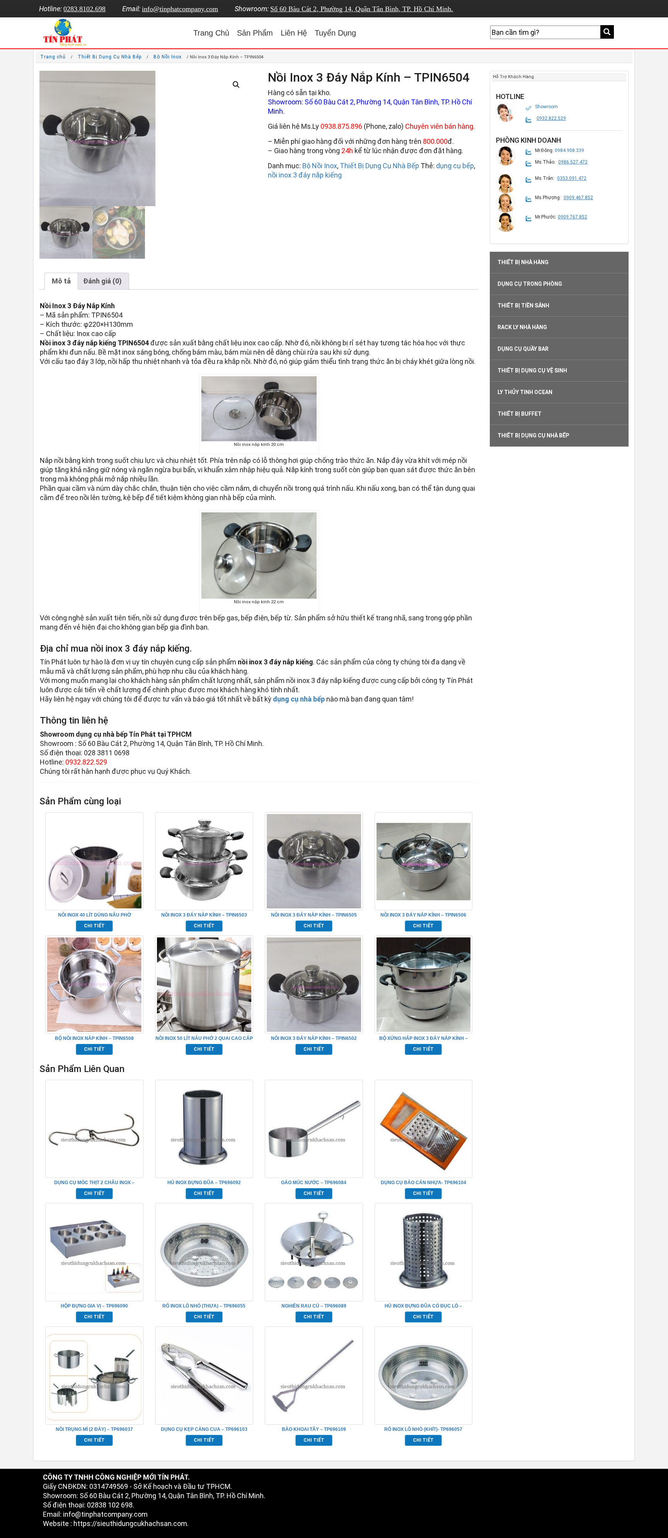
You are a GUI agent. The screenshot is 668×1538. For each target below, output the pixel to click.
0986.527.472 (573, 162)
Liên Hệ (294, 33)
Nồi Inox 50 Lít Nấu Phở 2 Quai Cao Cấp (204, 1038)
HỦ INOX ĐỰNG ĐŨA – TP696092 (204, 1182)
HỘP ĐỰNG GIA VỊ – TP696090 (94, 1306)
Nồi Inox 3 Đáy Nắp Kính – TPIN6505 (314, 915)
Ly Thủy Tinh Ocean (525, 392)
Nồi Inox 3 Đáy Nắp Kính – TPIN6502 (314, 1038)
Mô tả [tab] (61, 281)
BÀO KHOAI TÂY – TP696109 (314, 1429)
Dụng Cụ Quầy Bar (523, 349)
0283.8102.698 (84, 9)
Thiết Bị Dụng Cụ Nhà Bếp (109, 57)
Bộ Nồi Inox (167, 57)
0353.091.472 (571, 178)
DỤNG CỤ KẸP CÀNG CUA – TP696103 (204, 1429)
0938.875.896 (341, 126)
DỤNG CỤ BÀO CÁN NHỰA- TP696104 (423, 1182)
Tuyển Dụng (335, 33)
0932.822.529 (551, 118)
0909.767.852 (572, 217)
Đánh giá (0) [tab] (102, 281)
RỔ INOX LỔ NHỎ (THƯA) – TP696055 (203, 1306)
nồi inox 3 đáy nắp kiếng (305, 175)
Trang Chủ (211, 33)
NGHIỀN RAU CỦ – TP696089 (313, 1306)
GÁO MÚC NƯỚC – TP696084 (313, 1182)
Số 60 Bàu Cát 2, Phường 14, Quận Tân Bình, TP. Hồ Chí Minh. (361, 9)
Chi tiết (94, 926)
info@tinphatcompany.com (180, 9)
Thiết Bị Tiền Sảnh (523, 305)
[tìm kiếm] (607, 32)
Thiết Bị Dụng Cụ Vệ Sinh (532, 370)
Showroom (546, 106)
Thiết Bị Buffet (520, 414)
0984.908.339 (569, 150)
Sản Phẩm (255, 33)
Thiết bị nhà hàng (523, 262)
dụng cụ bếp (455, 166)
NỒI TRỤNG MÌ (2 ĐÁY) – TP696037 (94, 1429)
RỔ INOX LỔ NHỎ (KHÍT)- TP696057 (423, 1429)
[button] (236, 85)
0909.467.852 (578, 197)
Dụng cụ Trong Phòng (530, 284)
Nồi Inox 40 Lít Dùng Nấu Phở (94, 915)
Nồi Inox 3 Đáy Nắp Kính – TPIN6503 (204, 915)
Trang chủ (53, 57)
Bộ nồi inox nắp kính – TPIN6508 (94, 1038)
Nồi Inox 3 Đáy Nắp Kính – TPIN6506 (423, 915)
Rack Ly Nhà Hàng (522, 327)
